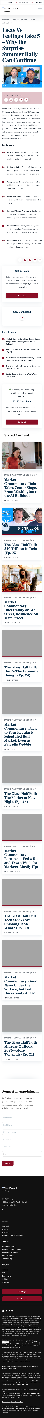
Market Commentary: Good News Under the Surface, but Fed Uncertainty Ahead (21, 985)
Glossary (5, 1282)
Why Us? (5, 1226)
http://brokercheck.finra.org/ (31, 1393)
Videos (4, 1273)
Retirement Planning (9, 1252)
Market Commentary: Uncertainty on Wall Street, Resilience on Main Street (23, 359)
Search (10, 2)
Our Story (5, 1229)
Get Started (22, 422)
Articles (5, 1270)
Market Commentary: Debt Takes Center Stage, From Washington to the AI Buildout (23, 341)
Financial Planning (9, 1246)
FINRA (4, 1342)
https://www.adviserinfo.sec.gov (13, 1393)
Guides (5, 1279)
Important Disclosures (17, 1366)
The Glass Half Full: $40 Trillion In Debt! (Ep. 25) (21, 548)
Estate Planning (8, 1256)
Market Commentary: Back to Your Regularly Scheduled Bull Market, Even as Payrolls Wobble (20, 734)
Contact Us (22, 296)
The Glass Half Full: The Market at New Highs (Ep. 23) (20, 797)
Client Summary (22, 1299)
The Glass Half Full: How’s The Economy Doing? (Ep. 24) (21, 671)
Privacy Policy (6, 1366)
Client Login (38, 2)
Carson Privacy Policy (8, 1402)
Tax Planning (7, 1259)
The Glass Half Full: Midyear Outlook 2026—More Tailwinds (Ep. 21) (20, 1048)
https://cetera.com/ (22, 1384)
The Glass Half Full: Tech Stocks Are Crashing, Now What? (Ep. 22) (20, 922)
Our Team (5, 1232)
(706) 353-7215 (23, 2)
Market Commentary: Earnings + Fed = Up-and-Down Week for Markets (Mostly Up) (21, 859)
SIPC (7, 1342)
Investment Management (11, 1249)
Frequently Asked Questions (12, 1235)
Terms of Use (19, 1402)
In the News (6, 1276)
